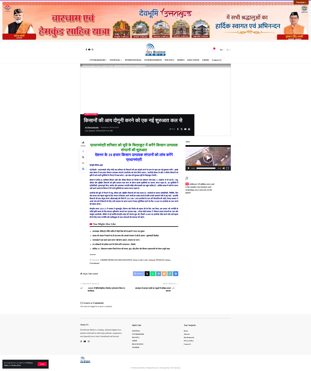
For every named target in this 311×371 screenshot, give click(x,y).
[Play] (188, 168)
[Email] (185, 129)
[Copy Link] (170, 273)
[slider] (206, 168)
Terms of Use (16, 365)
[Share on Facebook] (177, 129)
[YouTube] (89, 49)
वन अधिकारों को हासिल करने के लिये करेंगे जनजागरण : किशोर (114, 244)
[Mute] (224, 168)
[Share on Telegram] (158, 273)
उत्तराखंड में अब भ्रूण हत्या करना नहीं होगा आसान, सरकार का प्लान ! (116, 240)
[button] (42, 364)
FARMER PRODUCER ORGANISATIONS (116, 260)
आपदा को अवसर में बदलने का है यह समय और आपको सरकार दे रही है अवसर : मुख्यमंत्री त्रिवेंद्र (125, 236)
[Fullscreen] (227, 168)
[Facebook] (86, 49)
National (152, 260)
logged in (93, 306)
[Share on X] (181, 129)
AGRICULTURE (91, 114)
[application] (208, 158)
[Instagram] (92, 49)
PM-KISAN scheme (163, 260)
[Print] (189, 129)
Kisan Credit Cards (140, 260)
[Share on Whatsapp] (152, 273)
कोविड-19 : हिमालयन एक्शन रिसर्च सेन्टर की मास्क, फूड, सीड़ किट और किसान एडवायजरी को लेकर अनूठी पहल (131, 249)
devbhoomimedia (92, 127)
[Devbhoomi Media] (155, 50)
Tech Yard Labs (175, 368)
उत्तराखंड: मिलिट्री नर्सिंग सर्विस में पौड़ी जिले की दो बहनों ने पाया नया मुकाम (118, 231)
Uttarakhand (94, 263)
